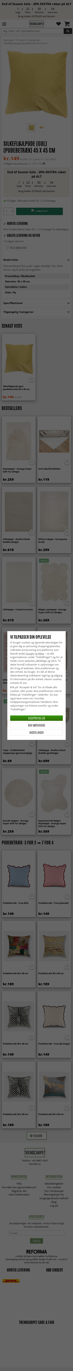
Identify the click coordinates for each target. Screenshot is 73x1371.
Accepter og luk (36, 718)
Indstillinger (36, 732)
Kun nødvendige (36, 725)
